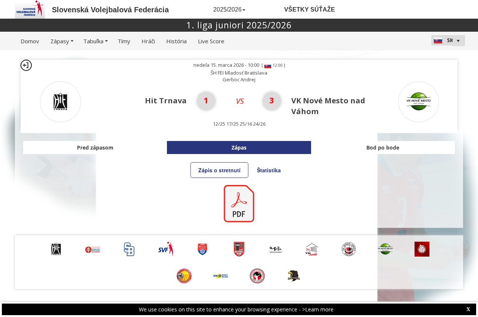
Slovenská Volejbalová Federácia (110, 10)
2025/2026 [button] (227, 9)
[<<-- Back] (26, 65)
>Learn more (317, 309)
